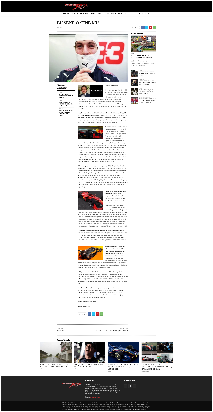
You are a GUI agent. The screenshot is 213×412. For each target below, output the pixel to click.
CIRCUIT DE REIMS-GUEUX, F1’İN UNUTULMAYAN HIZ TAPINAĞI (54, 366)
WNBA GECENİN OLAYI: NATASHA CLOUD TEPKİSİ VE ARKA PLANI (66, 113)
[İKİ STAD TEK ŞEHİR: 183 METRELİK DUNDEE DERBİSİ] (143, 44)
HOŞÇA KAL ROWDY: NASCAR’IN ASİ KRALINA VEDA (88, 366)
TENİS (92, 13)
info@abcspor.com (95, 397)
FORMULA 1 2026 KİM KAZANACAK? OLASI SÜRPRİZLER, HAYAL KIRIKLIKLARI (157, 367)
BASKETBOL (83, 13)
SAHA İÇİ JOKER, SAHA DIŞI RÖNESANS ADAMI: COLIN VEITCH (146, 91)
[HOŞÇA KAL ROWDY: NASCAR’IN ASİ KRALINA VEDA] (89, 352)
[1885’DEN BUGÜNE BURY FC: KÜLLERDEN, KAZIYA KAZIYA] (134, 73)
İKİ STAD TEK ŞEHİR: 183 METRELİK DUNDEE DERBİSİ (66, 95)
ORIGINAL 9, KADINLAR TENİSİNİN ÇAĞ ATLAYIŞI (111, 331)
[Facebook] (139, 14)
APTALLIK (60, 331)
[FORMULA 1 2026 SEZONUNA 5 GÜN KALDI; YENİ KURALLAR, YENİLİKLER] (123, 352)
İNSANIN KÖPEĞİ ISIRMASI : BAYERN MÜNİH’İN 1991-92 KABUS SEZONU (147, 100)
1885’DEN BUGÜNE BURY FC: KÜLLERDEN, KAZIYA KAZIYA (65, 104)
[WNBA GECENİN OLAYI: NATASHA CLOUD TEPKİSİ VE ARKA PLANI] (134, 82)
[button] (149, 13)
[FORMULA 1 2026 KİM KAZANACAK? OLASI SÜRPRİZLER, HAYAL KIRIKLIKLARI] (157, 352)
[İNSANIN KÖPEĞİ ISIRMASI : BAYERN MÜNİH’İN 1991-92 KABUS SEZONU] (134, 100)
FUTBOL (74, 13)
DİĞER (99, 13)
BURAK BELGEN (145, 371)
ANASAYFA (66, 13)
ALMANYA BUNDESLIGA (144, 97)
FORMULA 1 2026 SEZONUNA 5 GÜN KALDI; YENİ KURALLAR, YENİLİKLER (123, 367)
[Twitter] (145, 14)
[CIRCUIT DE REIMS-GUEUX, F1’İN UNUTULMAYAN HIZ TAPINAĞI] (56, 352)
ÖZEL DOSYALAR (109, 13)
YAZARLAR (121, 13)
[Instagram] (142, 14)
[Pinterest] (150, 27)
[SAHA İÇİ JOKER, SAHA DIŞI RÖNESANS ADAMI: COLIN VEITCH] (134, 91)
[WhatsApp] (154, 27)
